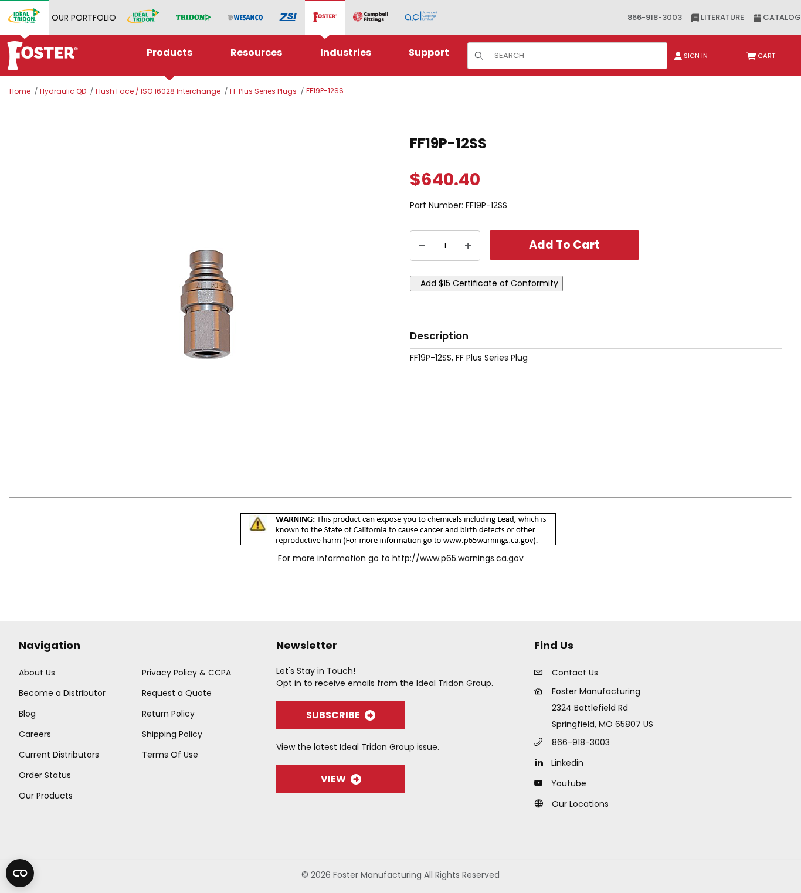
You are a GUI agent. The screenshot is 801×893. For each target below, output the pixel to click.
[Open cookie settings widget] (20, 873)
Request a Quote (177, 693)
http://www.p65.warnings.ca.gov (458, 558)
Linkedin (567, 763)
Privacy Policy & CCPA (186, 672)
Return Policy (168, 713)
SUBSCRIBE (333, 715)
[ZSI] (288, 18)
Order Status (45, 775)
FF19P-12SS (325, 91)
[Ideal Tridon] (143, 17)
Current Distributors (59, 754)
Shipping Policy (172, 734)
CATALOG (781, 17)
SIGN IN (695, 55)
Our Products (46, 796)
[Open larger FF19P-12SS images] (206, 304)
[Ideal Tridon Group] (24, 17)
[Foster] (325, 17)
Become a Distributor (62, 693)
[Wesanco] (245, 18)
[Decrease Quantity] (422, 245)
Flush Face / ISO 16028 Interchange (158, 91)
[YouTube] (541, 783)
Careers (35, 734)
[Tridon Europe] (193, 18)
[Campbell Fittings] (370, 17)
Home (19, 91)
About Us (37, 672)
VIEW (333, 779)
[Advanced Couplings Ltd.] (421, 17)
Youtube (568, 783)
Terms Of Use (170, 754)
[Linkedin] (541, 762)
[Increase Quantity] (468, 245)
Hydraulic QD (63, 91)
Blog (27, 713)
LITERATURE (721, 17)
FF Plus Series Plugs (263, 91)
